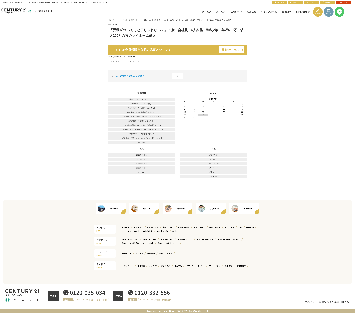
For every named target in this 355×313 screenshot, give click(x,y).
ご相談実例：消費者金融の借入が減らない (141, 112)
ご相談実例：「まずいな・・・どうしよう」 (141, 99)
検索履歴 (329, 2)
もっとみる (141, 142)
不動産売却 (126, 253)
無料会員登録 (162, 231)
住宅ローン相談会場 (205, 239)
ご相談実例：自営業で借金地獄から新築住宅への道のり (141, 117)
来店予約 (178, 265)
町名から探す (184, 227)
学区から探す (168, 227)
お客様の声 (165, 265)
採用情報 (228, 265)
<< (189, 99)
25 (203, 115)
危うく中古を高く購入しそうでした (130, 76)
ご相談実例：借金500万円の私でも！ (141, 108)
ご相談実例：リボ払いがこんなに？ (141, 121)
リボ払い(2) (213, 159)
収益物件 (250, 227)
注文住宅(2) (213, 155)
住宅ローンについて (130, 239)
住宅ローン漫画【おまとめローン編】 (138, 243)
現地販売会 (148, 231)
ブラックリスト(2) (213, 164)
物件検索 (126, 227)
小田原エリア (153, 227)
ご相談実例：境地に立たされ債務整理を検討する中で (141, 125)
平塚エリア (138, 227)
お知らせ (153, 265)
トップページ (127, 265)
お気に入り (296, 2)
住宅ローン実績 (149, 239)
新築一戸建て (199, 227)
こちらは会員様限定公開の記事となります (176, 50)
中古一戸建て (215, 227)
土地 (240, 227)
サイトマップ (215, 265)
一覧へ (177, 76)
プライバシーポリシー (195, 265)
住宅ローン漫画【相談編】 (229, 239)
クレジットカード (132, 61)
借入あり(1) (213, 172)
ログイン (176, 231)
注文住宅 (139, 253)
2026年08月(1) (141, 155)
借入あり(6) (213, 168)
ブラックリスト (116, 61)
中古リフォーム (165, 253)
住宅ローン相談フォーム (168, 243)
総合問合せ (241, 265)
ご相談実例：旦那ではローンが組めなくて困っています (141, 138)
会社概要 (141, 265)
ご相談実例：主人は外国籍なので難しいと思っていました (141, 129)
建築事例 (151, 253)
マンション (229, 227)
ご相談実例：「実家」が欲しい (141, 104)
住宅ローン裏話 (166, 239)
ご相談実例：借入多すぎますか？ (141, 134)
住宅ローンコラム (185, 239)
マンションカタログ (130, 231)
